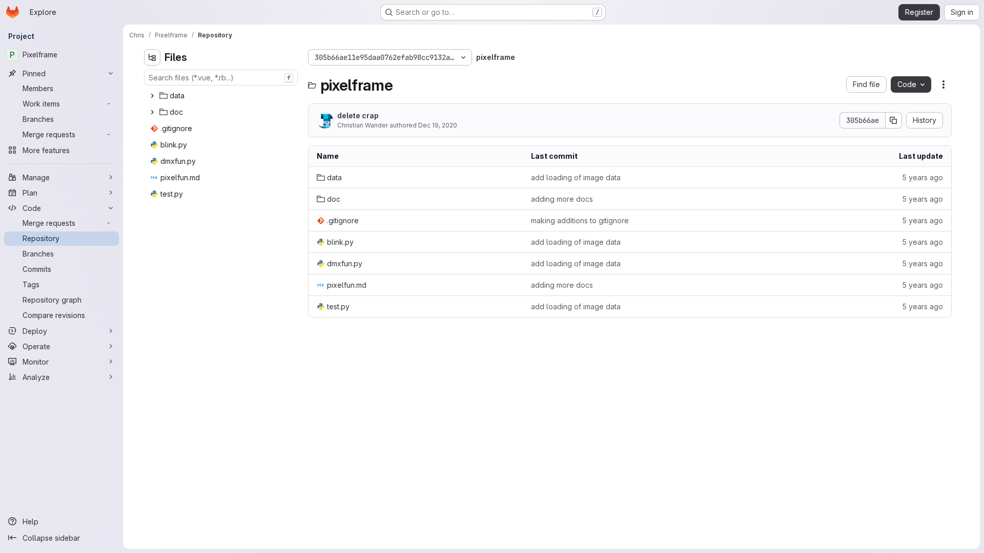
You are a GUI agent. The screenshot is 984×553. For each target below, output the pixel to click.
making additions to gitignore (580, 220)
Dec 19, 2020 (437, 125)
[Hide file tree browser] (152, 57)
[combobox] (221, 78)
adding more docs (562, 199)
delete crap (358, 115)
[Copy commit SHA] (894, 120)
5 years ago (922, 177)
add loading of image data (576, 177)
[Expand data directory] (152, 96)
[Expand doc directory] (152, 112)
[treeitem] (222, 96)
